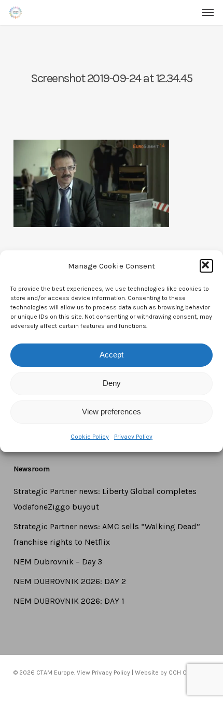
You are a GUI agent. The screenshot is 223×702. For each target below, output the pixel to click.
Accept (111, 354)
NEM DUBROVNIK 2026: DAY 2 (69, 581)
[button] (206, 266)
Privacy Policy (133, 436)
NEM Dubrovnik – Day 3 (57, 561)
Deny (112, 383)
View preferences (111, 411)
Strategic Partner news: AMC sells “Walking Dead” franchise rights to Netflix (106, 534)
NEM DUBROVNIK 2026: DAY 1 (68, 601)
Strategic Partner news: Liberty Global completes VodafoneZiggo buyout (105, 499)
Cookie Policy (90, 436)
